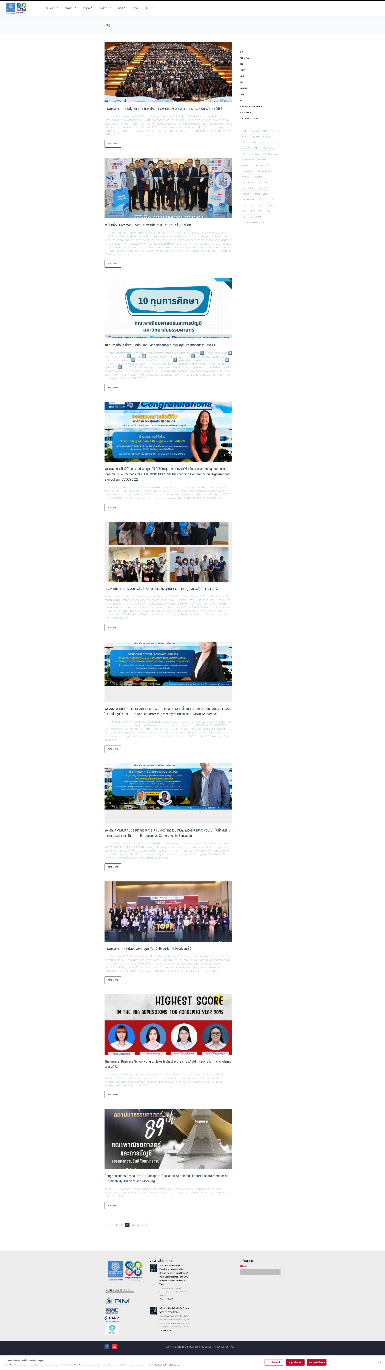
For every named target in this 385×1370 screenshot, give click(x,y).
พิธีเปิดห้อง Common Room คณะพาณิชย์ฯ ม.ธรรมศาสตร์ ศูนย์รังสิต (148, 225)
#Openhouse (268, 148)
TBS (243, 217)
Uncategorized (250, 118)
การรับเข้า (68, 8)
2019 (270, 199)
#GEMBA (267, 137)
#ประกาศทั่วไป (248, 188)
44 (137, 1225)
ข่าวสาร (136, 8)
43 (132, 1225)
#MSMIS (245, 148)
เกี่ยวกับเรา (50, 8)
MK (242, 82)
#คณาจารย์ (246, 165)
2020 (244, 205)
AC (241, 52)
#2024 (245, 131)
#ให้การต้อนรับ (248, 199)
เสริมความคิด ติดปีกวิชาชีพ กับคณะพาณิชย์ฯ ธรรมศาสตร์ (174, 1310)
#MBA (254, 142)
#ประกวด (264, 182)
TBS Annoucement (252, 106)
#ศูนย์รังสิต (263, 188)
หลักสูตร (86, 8)
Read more (113, 143)
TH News (245, 112)
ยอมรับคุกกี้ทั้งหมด (317, 1362)
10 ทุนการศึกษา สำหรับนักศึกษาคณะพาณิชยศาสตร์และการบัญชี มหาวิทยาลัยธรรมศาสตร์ (160, 345)
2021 (253, 205)
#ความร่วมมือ (262, 165)
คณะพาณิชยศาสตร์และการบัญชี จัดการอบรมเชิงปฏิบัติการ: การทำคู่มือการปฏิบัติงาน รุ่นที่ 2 (161, 589)
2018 (261, 199)
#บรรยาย (258, 177)
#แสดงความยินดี (260, 194)
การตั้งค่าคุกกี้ (274, 1362)
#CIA (274, 131)
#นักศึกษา (246, 177)
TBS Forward (255, 217)
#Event (256, 137)
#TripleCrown (248, 159)
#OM (255, 148)
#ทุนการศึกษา (248, 171)
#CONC (245, 137)
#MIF (263, 142)
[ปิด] (380, 1362)
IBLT (242, 70)
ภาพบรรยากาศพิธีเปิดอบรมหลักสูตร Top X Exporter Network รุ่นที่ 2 (148, 949)
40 (117, 1225)
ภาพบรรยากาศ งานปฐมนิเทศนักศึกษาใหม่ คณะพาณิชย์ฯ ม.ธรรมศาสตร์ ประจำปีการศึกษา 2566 (163, 109)
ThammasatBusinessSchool (253, 222)
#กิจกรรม (262, 159)
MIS (242, 76)
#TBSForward (271, 154)
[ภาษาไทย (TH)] (241, 1265)
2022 (262, 205)
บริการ (120, 8)
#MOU (273, 142)
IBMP (252, 211)
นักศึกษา (103, 8)
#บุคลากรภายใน (249, 182)
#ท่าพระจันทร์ (264, 171)
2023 (271, 205)
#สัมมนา (245, 194)
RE (241, 100)
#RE (243, 154)
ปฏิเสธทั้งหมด (295, 1362)
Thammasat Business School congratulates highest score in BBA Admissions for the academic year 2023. (168, 1064)
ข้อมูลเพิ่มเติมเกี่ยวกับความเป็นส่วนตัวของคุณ (167, 1365)
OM (242, 94)
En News (245, 58)
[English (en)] (245, 1265)
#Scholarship (255, 154)
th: (147, 8)
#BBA (265, 131)
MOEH (243, 88)
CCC (244, 211)
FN (241, 64)
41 (122, 1225)
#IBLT (244, 142)
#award (255, 131)
